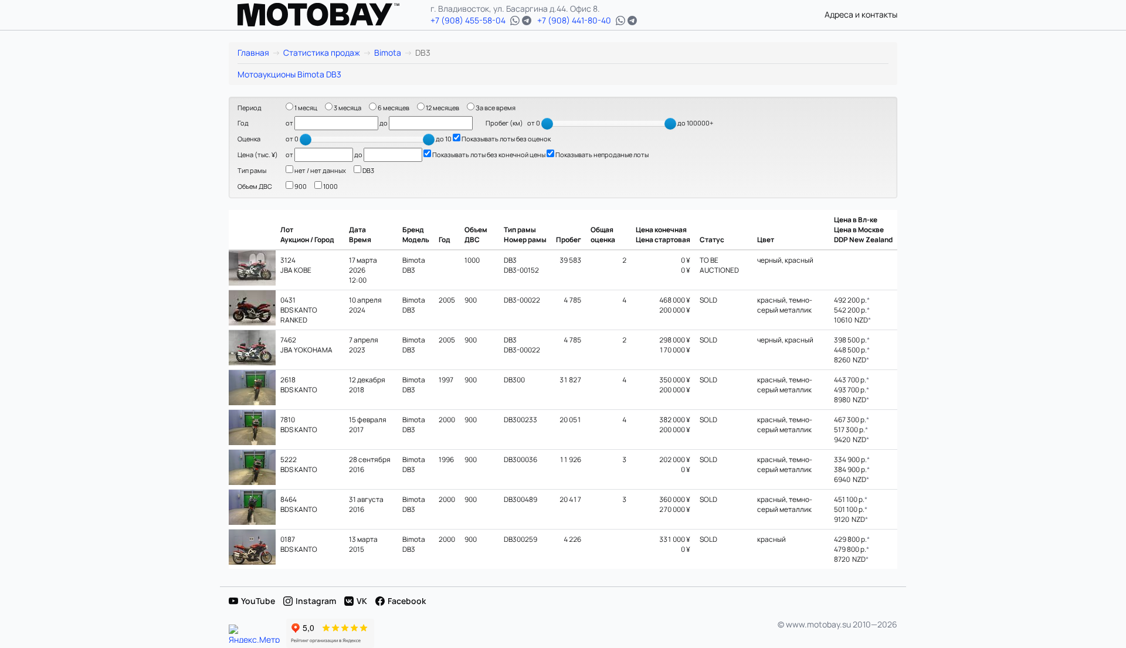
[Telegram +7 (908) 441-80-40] (632, 20)
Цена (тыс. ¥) (258, 154)
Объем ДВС (255, 186)
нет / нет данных (319, 170)
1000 (330, 186)
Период (250, 107)
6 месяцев (393, 107)
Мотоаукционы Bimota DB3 (289, 74)
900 (300, 186)
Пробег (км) (504, 122)
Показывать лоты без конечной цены (488, 154)
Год (243, 122)
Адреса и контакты (861, 14)
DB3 (367, 170)
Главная (253, 52)
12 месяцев (442, 107)
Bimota (387, 52)
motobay (318, 14)
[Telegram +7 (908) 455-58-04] (526, 20)
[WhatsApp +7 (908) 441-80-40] (620, 20)
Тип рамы (252, 170)
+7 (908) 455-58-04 (468, 20)
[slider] (547, 124)
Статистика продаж (321, 52)
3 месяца (347, 107)
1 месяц (305, 107)
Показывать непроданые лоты (601, 154)
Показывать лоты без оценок (505, 138)
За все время (494, 107)
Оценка (249, 138)
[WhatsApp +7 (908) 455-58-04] (515, 20)
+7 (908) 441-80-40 (574, 20)
